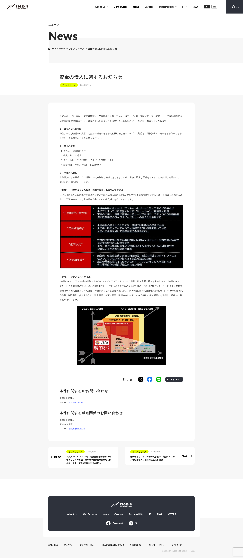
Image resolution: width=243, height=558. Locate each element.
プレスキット (69, 545)
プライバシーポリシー (88, 545)
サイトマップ (177, 545)
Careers (149, 6)
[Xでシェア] (140, 380)
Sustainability (136, 514)
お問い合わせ (53, 545)
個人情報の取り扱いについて (113, 545)
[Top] (17, 7)
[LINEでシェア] (158, 380)
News (136, 6)
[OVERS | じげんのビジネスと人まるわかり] (234, 7)
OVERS (172, 514)
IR (150, 514)
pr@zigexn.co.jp (77, 428)
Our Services (120, 6)
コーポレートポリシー (157, 545)
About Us (72, 514)
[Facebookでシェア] (149, 380)
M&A (195, 6)
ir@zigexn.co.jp (76, 402)
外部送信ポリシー (136, 545)
